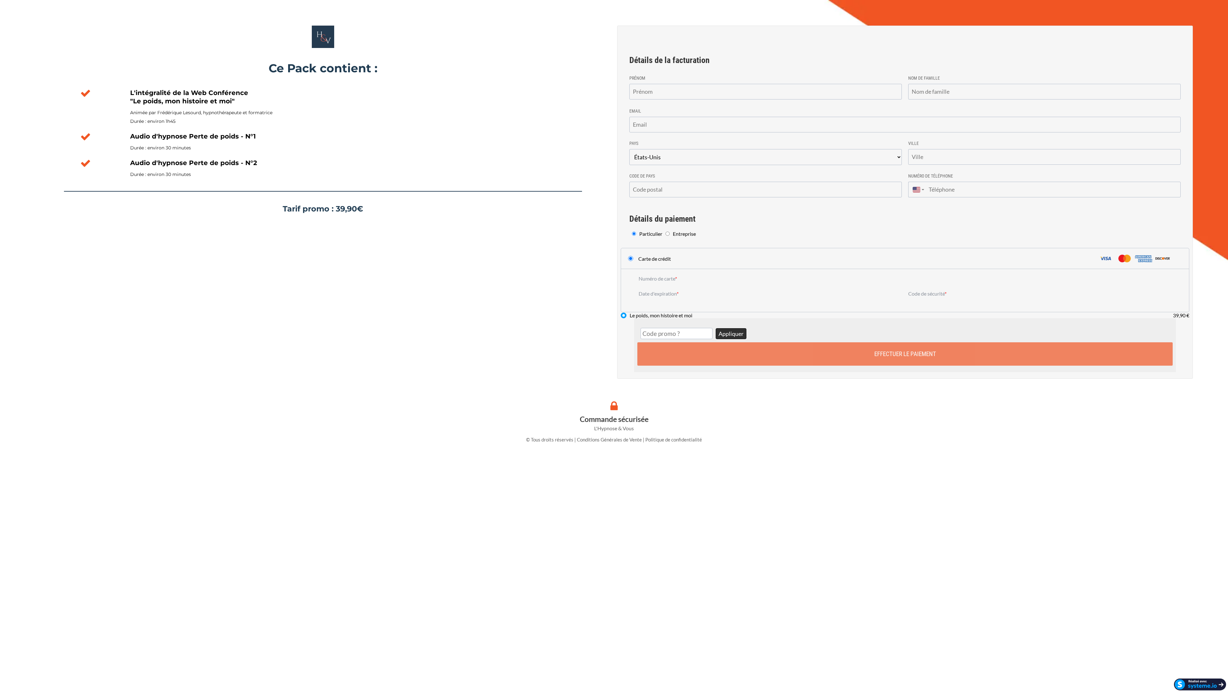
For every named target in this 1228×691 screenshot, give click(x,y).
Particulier (650, 234)
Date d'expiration (658, 293)
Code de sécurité (926, 293)
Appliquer (731, 333)
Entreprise (684, 234)
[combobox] (916, 189)
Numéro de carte (657, 278)
